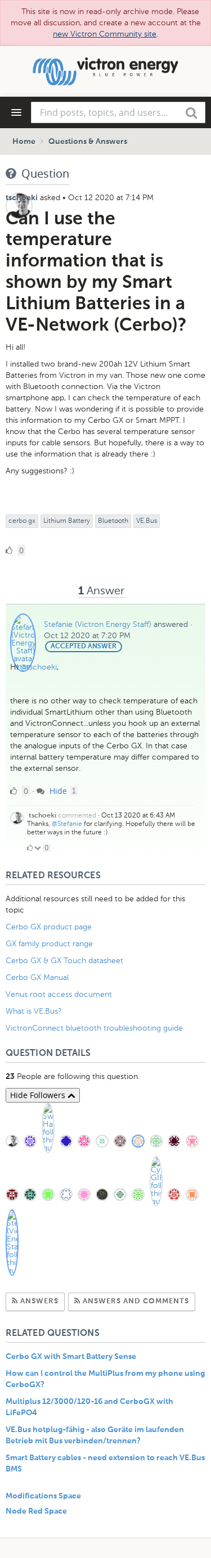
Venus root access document (59, 994)
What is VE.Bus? (34, 1011)
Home (23, 142)
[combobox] (118, 112)
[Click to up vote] (30, 848)
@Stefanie (67, 824)
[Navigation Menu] (16, 112)
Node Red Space (36, 1511)
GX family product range (49, 944)
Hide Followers (39, 1095)
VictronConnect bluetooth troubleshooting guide (94, 1028)
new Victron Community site (104, 34)
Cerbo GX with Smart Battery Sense (71, 1357)
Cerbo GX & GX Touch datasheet (64, 960)
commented (77, 815)
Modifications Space (43, 1496)
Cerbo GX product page (49, 927)
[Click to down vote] (38, 848)
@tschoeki (38, 667)
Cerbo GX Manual (37, 977)
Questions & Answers (87, 142)
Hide (57, 790)
